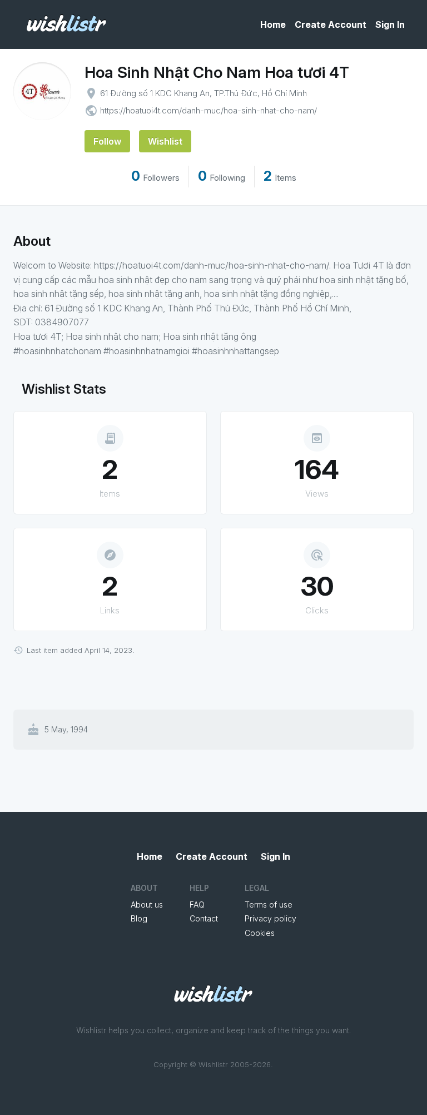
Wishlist (165, 141)
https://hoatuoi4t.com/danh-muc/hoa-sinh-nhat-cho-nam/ (208, 110)
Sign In (390, 24)
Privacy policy (270, 918)
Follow (107, 141)
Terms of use (268, 904)
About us (147, 904)
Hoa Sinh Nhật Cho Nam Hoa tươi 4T (217, 72)
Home (273, 24)
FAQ (197, 904)
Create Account (330, 24)
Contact (204, 918)
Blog (139, 918)
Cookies (260, 933)
